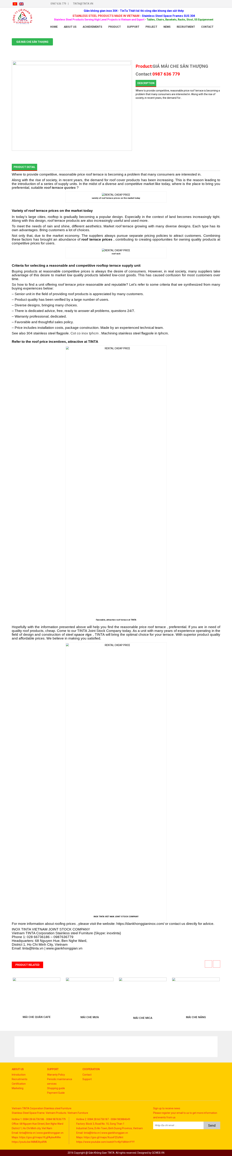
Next (215, 1046)
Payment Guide (56, 1092)
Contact (87, 1074)
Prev (17, 1046)
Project (151, 26)
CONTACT (207, 26)
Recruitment (186, 26)
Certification (19, 1083)
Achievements (92, 26)
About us (70, 26)
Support (133, 26)
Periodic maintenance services (59, 1081)
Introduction (19, 1074)
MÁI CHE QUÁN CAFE (37, 1017)
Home (54, 26)
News (167, 26)
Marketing (17, 1088)
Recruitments (19, 1079)
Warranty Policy (56, 1074)
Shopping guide (56, 1088)
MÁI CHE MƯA (89, 1017)
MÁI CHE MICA (142, 1018)
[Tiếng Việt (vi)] (15, 3)
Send (212, 1125)
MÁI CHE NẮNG (196, 1017)
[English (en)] (21, 3)
